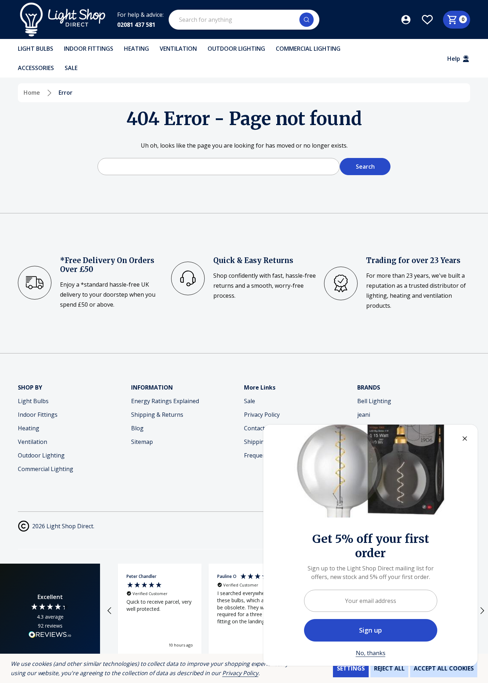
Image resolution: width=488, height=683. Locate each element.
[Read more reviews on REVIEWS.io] (50, 635)
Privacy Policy (240, 673)
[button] (109, 610)
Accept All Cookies (444, 668)
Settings (351, 668)
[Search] (306, 20)
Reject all (389, 668)
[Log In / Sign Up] (411, 20)
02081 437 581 (136, 25)
